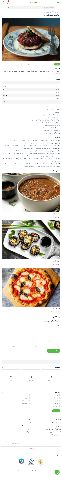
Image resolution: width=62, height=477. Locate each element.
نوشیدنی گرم (25, 401)
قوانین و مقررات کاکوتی (55, 432)
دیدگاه (58, 325)
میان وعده (25, 398)
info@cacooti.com (16, 443)
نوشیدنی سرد (54, 395)
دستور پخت (36, 64)
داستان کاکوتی (27, 432)
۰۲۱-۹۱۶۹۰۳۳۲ (46, 443)
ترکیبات (43, 64)
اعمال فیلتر (56, 411)
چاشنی (56, 401)
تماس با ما (28, 429)
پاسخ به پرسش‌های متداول (54, 426)
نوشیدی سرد (25, 403)
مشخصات (50, 64)
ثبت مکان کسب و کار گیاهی (24, 426)
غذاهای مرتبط (28, 64)
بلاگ (30, 423)
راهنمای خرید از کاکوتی (55, 423)
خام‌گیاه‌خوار (51, 380)
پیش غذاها (55, 398)
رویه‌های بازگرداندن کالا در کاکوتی (53, 429)
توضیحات (57, 64)
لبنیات (26, 395)
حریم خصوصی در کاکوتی (55, 435)
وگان (11, 380)
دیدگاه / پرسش (19, 64)
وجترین (31, 380)
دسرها (56, 403)
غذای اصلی (55, 406)
